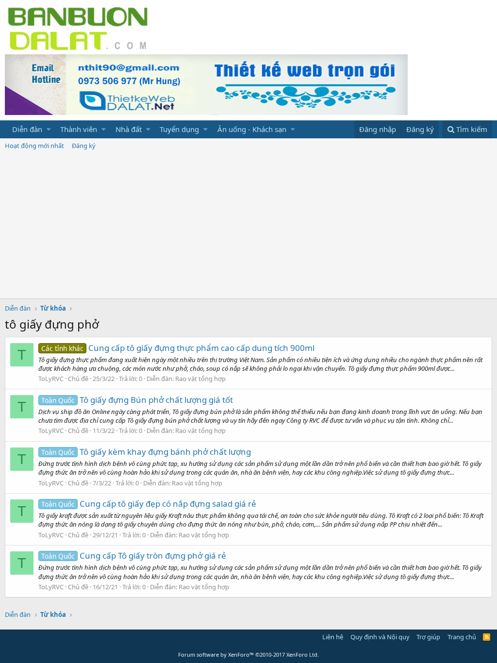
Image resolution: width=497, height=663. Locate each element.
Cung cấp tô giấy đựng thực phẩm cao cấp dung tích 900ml (178, 347)
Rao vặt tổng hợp (200, 378)
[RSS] (486, 636)
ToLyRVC (51, 378)
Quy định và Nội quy (380, 636)
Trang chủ (461, 636)
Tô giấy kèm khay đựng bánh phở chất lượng (146, 451)
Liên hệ (332, 636)
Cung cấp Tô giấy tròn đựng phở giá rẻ (133, 555)
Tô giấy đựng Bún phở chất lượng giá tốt (137, 399)
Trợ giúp (428, 636)
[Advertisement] (248, 226)
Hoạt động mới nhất (34, 145)
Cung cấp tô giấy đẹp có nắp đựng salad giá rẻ (148, 503)
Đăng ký (84, 145)
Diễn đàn (27, 129)
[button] (48, 129)
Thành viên (78, 129)
